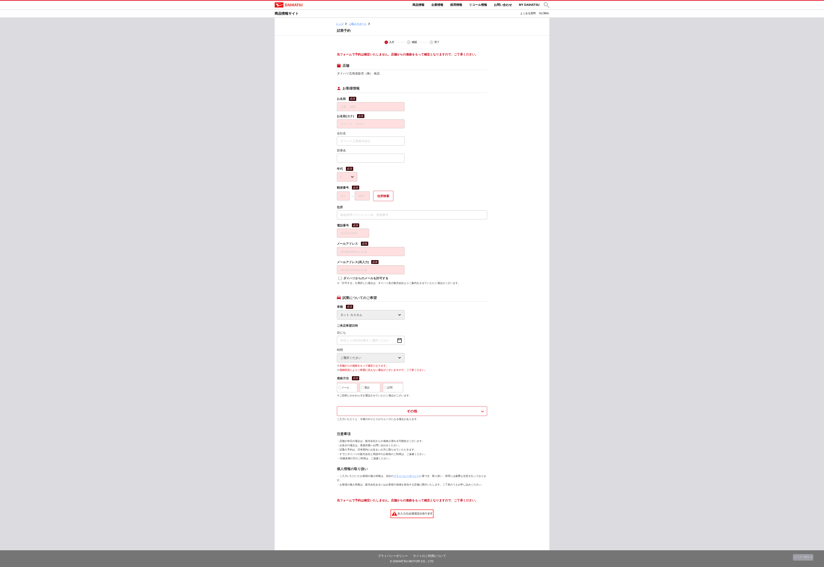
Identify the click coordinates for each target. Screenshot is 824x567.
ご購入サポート (358, 23)
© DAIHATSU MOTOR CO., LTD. (412, 561)
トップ (340, 23)
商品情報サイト (287, 13)
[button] (546, 5)
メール (345, 387)
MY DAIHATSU (529, 4)
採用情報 (456, 4)
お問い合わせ (503, 4)
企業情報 (437, 4)
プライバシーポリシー (406, 476)
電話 (367, 387)
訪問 (389, 387)
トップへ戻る (801, 556)
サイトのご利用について (429, 556)
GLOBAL (544, 13)
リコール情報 (478, 4)
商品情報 (418, 4)
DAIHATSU (307, 5)
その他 (412, 411)
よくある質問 (528, 13)
